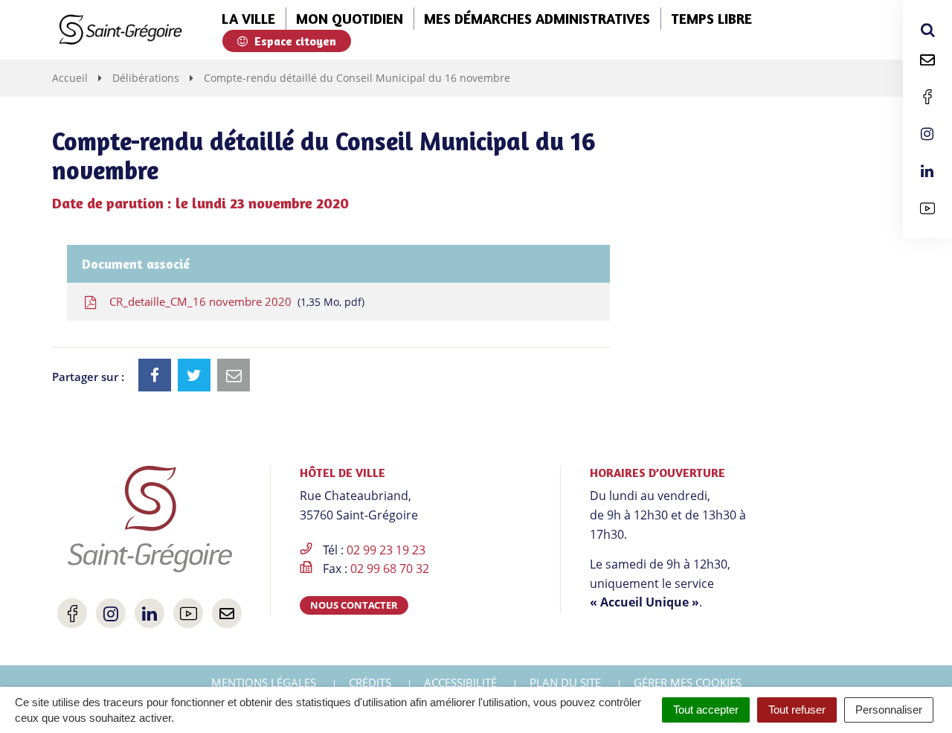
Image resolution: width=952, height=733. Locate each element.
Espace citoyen (293, 40)
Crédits (370, 682)
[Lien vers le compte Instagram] (927, 134)
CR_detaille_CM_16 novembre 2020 (233, 301)
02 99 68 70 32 (389, 568)
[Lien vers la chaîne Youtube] (927, 208)
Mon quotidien (349, 18)
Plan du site (565, 682)
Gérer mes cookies (688, 682)
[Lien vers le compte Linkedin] (927, 171)
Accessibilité (460, 682)
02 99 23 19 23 (386, 550)
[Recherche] (927, 30)
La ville (248, 18)
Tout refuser (797, 709)
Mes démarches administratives (537, 18)
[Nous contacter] (927, 59)
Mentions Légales (263, 682)
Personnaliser (888, 709)
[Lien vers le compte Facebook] (927, 97)
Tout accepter (706, 709)
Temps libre (711, 18)
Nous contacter (354, 605)
